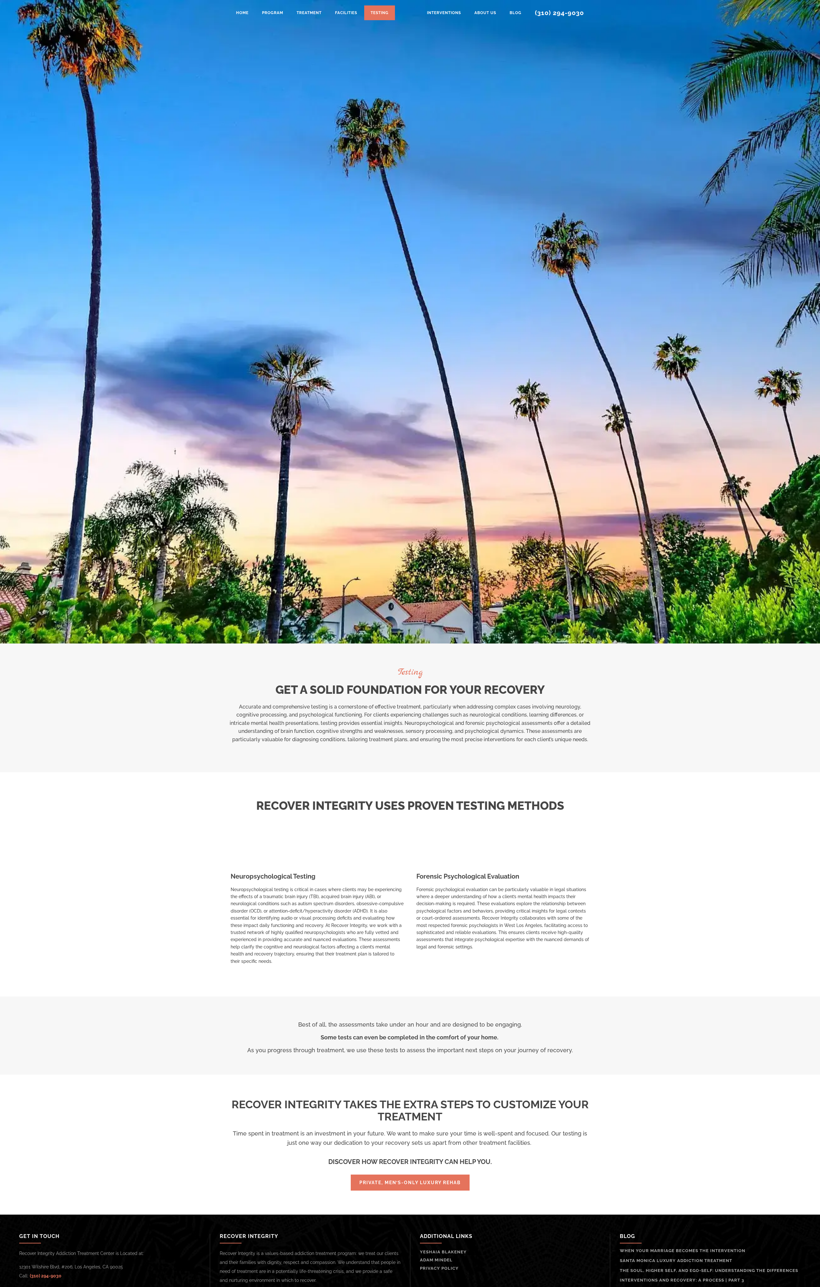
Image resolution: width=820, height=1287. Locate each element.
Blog (515, 13)
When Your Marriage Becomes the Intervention (682, 1250)
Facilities (346, 13)
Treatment (309, 13)
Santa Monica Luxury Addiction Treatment (676, 1260)
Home (242, 13)
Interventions (444, 13)
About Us (485, 13)
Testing (380, 13)
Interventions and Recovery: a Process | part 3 (682, 1280)
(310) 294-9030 (559, 13)
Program (272, 13)
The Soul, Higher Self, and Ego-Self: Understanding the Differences (709, 1270)
